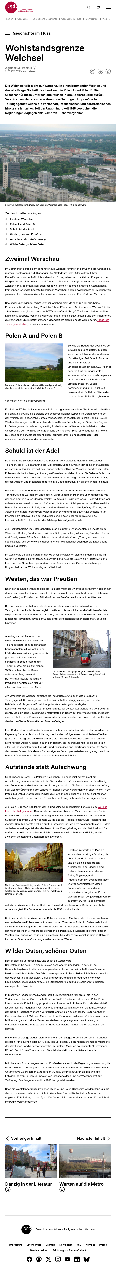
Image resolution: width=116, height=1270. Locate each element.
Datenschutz (33, 1244)
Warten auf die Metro (81, 1184)
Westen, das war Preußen (25, 234)
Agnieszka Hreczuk (20, 68)
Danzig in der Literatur (28, 1184)
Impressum (15, 1244)
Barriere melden (39, 1250)
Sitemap (50, 1244)
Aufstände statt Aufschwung (27, 239)
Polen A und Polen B (22, 224)
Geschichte (23, 19)
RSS (78, 1244)
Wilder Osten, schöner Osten (27, 244)
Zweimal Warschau (21, 219)
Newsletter (65, 1244)
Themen (9, 19)
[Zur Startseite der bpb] (19, 12)
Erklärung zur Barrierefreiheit (69, 1250)
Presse (103, 1244)
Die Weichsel (91, 19)
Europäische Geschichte (45, 19)
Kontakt (90, 1244)
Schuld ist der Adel (21, 229)
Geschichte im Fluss (71, 19)
